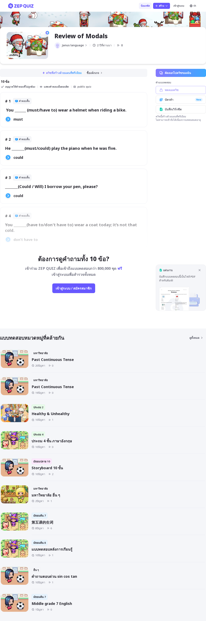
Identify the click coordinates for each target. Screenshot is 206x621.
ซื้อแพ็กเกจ (93, 73)
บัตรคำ (183, 99)
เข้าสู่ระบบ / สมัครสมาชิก (74, 288)
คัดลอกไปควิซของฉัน (178, 73)
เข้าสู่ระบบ (178, 5)
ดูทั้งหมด (194, 338)
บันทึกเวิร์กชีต (173, 109)
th (195, 5)
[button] (181, 288)
